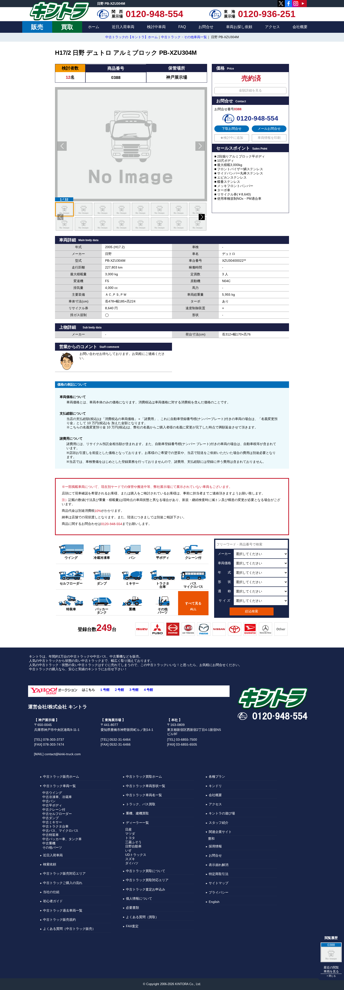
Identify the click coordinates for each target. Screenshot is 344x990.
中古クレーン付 (53, 809)
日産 (128, 829)
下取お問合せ (232, 128)
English (214, 902)
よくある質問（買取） (142, 917)
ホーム (93, 27)
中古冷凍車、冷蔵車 (57, 797)
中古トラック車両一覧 (59, 786)
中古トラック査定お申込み (145, 889)
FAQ (182, 27)
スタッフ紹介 (218, 822)
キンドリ (215, 786)
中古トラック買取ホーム (144, 777)
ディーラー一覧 (137, 822)
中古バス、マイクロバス (60, 830)
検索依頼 (49, 864)
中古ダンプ (50, 818)
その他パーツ (52, 847)
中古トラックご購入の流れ (62, 883)
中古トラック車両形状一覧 (145, 786)
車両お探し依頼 (239, 27)
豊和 (211, 838)
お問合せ (205, 27)
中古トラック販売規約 (59, 919)
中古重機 (48, 843)
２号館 (119, 690)
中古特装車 (50, 835)
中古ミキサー (52, 822)
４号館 (148, 690)
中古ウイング (52, 793)
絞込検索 (251, 611)
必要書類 (132, 908)
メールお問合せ (269, 128)
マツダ (130, 833)
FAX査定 (132, 926)
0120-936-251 (267, 14)
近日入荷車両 (123, 27)
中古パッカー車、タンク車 (62, 839)
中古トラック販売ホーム (61, 777)
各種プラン (217, 777)
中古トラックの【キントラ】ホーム (131, 37)
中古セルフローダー (57, 814)
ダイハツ (131, 863)
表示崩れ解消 (218, 865)
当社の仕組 (51, 892)
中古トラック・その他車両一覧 (184, 37)
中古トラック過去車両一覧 (62, 910)
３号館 (134, 690)
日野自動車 (133, 846)
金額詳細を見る (250, 90)
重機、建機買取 (137, 813)
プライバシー (218, 892)
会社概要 (300, 27)
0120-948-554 (154, 14)
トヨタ (130, 838)
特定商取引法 (218, 874)
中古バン (48, 801)
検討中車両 (156, 27)
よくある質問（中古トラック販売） (69, 929)
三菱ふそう (133, 842)
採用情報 (215, 846)
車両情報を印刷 (269, 138)
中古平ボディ (52, 805)
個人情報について (139, 898)
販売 (37, 26)
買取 (67, 26)
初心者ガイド (53, 901)
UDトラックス (135, 855)
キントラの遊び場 (222, 813)
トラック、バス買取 (140, 804)
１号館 (105, 690)
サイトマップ (218, 883)
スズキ (130, 859)
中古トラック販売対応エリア (64, 874)
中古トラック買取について (145, 871)
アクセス (272, 27)
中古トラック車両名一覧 (144, 795)
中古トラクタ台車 (55, 826)
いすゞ (130, 850)
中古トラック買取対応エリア (147, 880)
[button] (62, 146)
